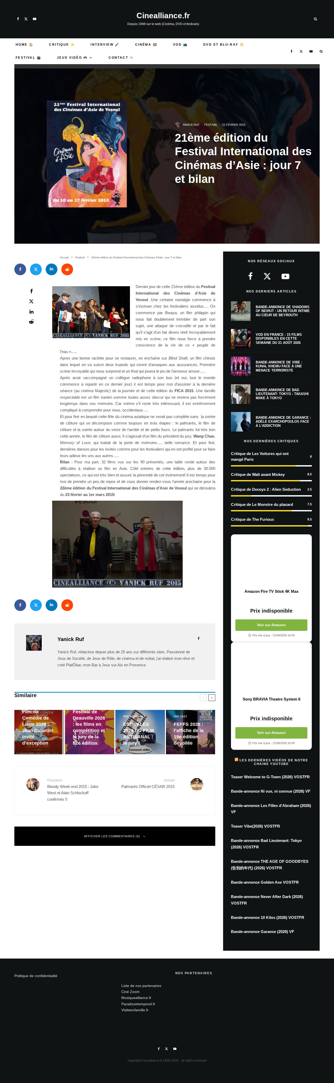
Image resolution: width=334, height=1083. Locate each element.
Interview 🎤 (105, 44)
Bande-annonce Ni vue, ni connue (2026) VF (270, 791)
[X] (26, 19)
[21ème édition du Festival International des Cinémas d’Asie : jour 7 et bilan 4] (137, 544)
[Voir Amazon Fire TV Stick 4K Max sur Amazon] (271, 562)
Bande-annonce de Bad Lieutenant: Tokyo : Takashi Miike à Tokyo (282, 394)
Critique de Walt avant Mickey (258, 474)
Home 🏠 (24, 44)
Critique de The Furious (252, 519)
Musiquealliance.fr (136, 998)
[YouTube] (34, 19)
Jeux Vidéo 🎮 (72, 57)
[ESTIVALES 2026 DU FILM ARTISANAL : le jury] (140, 732)
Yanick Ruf (191, 124)
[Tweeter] (36, 269)
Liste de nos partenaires (141, 986)
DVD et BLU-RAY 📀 (223, 44)
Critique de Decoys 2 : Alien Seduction (266, 489)
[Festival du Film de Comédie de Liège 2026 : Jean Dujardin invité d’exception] (39, 732)
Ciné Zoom (130, 992)
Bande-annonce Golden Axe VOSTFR (265, 882)
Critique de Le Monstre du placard (262, 504)
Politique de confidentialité (35, 976)
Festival (210, 124)
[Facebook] (18, 19)
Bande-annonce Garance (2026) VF (262, 931)
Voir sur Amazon (271, 625)
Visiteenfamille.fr (134, 1010)
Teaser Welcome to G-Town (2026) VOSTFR (270, 777)
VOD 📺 (180, 44)
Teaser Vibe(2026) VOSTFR (255, 826)
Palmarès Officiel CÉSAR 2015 (148, 783)
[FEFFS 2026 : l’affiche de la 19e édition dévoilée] (191, 732)
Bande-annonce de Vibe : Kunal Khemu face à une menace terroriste (279, 366)
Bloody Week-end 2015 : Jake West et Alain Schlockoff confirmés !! (72, 790)
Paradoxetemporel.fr (138, 1004)
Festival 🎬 (28, 57)
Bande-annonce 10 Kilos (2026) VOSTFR (267, 917)
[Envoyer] (67, 269)
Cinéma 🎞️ (146, 44)
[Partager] (20, 269)
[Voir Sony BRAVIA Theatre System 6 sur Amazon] (271, 669)
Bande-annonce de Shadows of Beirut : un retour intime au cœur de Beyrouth (283, 311)
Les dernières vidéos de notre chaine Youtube (274, 762)
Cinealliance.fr (163, 16)
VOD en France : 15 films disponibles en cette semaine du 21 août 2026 (279, 339)
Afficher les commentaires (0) (112, 836)
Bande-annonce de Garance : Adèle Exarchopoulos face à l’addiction (283, 422)
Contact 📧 (121, 57)
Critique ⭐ (62, 44)
